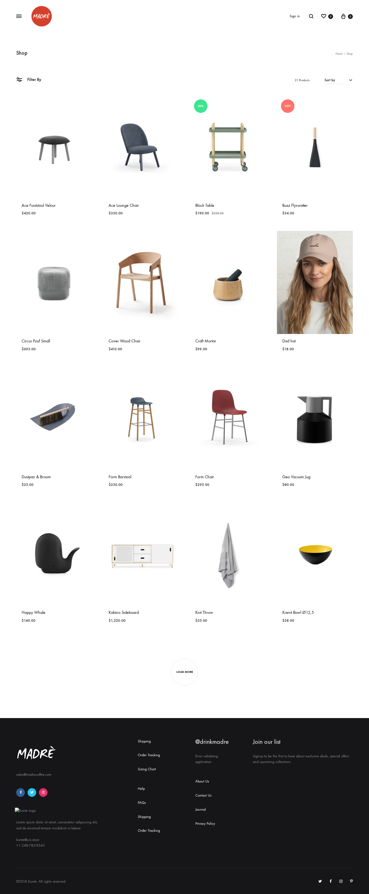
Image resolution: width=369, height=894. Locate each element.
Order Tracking (149, 755)
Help (141, 788)
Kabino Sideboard (124, 612)
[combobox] (338, 80)
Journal (200, 809)
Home (339, 53)
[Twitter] (32, 792)
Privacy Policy (205, 823)
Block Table (204, 205)
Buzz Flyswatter (295, 205)
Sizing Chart (147, 769)
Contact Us (203, 795)
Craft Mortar (205, 340)
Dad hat (289, 340)
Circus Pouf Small (36, 340)
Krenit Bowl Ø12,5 (298, 612)
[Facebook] (20, 792)
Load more (184, 672)
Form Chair (204, 476)
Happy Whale (33, 612)
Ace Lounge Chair (124, 205)
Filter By (33, 79)
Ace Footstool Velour (39, 205)
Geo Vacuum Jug (296, 476)
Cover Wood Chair (124, 340)
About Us (202, 781)
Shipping (144, 741)
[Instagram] (43, 792)
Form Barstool (120, 476)
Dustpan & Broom (36, 476)
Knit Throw (204, 612)
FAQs (142, 802)
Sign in (295, 16)
